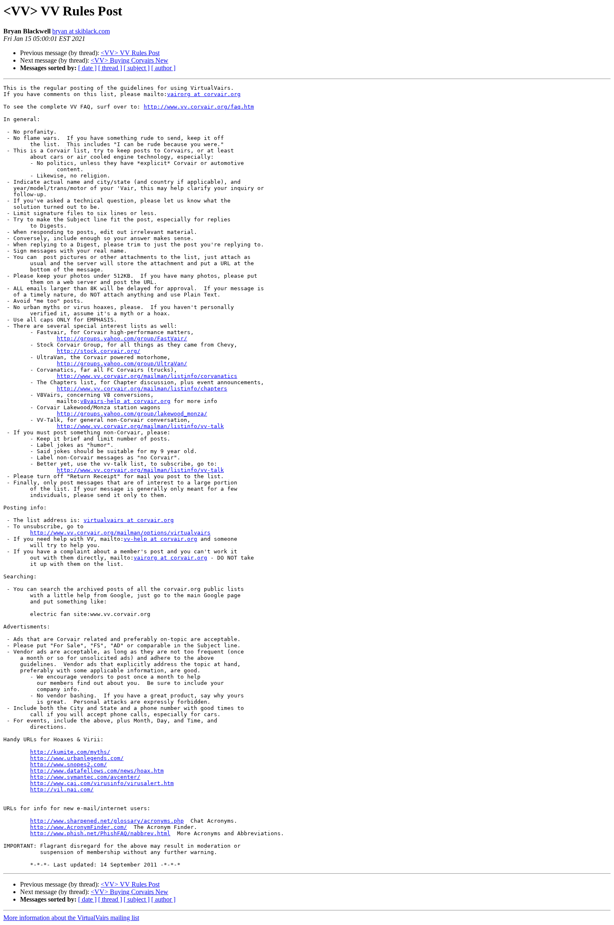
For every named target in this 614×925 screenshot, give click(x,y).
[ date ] (87, 67)
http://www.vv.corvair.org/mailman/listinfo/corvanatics (147, 376)
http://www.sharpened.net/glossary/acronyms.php (107, 821)
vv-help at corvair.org (160, 539)
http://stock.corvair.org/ (98, 351)
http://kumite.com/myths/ (70, 752)
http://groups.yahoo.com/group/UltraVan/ (122, 363)
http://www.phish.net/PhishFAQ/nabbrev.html (100, 833)
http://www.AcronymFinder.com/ (78, 827)
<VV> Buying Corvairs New (129, 60)
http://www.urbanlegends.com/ (77, 758)
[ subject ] (137, 67)
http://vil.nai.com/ (62, 789)
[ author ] (163, 67)
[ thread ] (110, 67)
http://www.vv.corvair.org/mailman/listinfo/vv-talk (140, 426)
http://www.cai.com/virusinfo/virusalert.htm (102, 783)
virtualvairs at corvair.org (129, 520)
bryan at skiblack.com (81, 31)
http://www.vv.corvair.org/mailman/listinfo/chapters (142, 388)
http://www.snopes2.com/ (68, 764)
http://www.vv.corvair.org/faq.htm (199, 107)
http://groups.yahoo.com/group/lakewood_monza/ (132, 414)
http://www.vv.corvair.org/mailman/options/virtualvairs (120, 533)
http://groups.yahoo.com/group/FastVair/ (122, 338)
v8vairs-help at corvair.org (125, 401)
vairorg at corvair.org (204, 94)
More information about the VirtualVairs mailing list (71, 917)
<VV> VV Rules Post (130, 52)
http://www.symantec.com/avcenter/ (85, 777)
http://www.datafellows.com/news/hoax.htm (97, 771)
